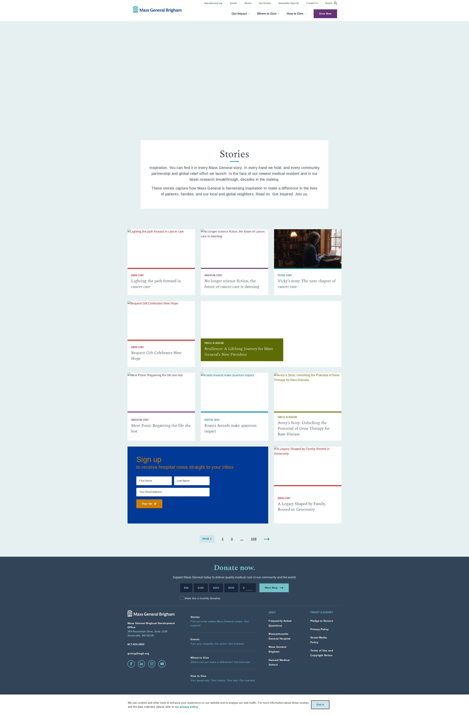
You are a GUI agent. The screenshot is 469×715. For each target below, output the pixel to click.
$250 (216, 587)
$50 (186, 587)
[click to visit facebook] (131, 664)
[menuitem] (213, 3)
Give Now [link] (325, 13)
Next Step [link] (271, 587)
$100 (201, 587)
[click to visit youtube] (162, 664)
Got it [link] (320, 704)
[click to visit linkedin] (141, 664)
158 (253, 539)
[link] (213, 3)
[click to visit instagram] (151, 664)
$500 (231, 587)
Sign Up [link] (147, 503)
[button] (331, 3)
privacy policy (189, 706)
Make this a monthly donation (202, 598)
